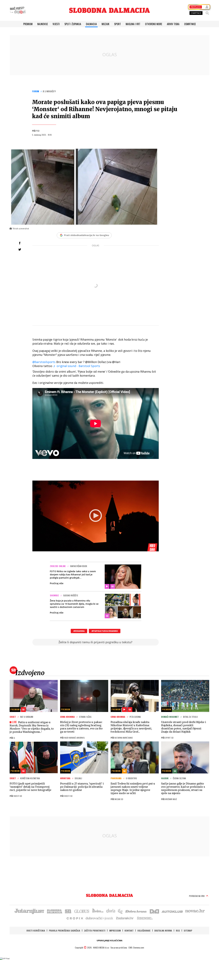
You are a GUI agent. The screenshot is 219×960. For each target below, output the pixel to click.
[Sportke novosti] (68, 911)
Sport (117, 24)
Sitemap (188, 930)
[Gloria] (110, 911)
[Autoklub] (172, 911)
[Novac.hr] (195, 911)
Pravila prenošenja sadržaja (64, 930)
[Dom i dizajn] (154, 911)
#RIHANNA (79, 631)
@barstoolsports (43, 362)
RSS (178, 930)
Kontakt (129, 930)
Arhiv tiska (173, 24)
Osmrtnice (190, 24)
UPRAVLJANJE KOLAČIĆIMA (109, 940)
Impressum (115, 930)
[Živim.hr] (98, 911)
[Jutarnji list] (29, 911)
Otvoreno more (153, 24)
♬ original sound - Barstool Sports (76, 366)
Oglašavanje (144, 930)
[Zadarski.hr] (125, 918)
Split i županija (72, 24)
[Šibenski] (144, 918)
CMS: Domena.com (136, 947)
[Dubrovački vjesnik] (99, 918)
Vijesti (56, 24)
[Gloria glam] (120, 911)
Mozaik (105, 24)
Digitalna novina (163, 930)
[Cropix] (74, 918)
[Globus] (82, 911)
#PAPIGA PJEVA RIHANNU (104, 631)
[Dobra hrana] (136, 911)
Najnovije (42, 24)
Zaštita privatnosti (94, 930)
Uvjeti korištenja (35, 930)
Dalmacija (91, 24)
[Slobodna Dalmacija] (109, 10)
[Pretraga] (207, 13)
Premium (28, 24)
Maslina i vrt (133, 24)
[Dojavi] (18, 10)
